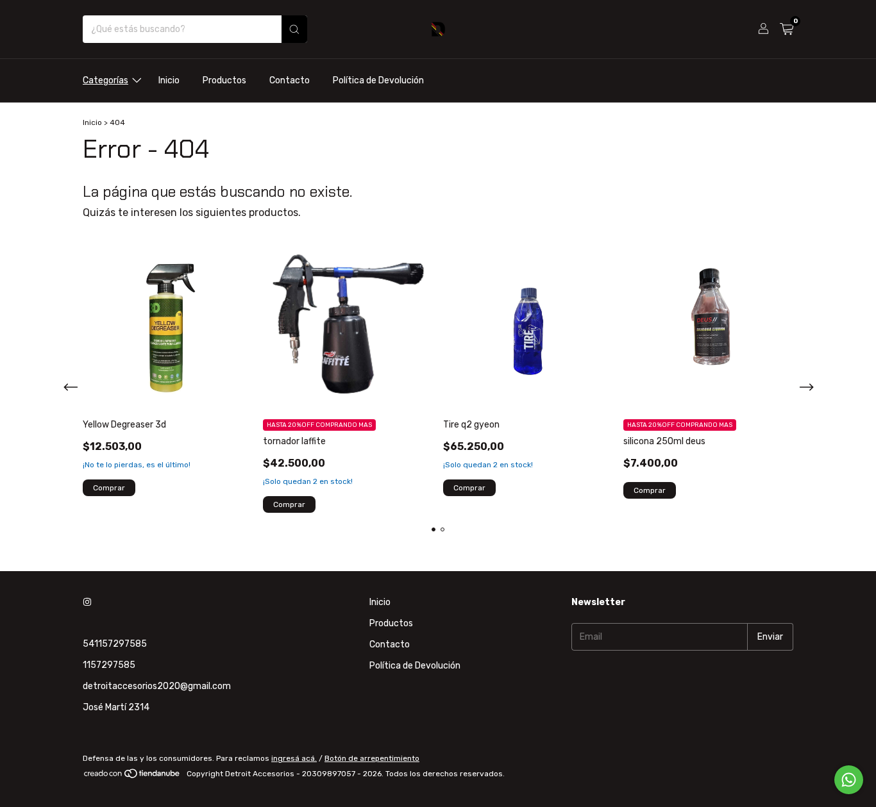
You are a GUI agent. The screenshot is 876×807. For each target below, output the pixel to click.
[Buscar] (294, 29)
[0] (786, 29)
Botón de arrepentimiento (371, 758)
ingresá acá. (294, 758)
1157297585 (109, 665)
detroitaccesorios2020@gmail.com (157, 686)
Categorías (105, 80)
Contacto (289, 80)
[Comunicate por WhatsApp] (848, 779)
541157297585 (115, 643)
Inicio (169, 80)
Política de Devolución (378, 80)
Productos (224, 80)
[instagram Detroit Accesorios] (87, 602)
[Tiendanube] (132, 776)
